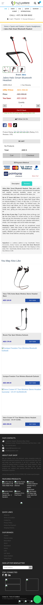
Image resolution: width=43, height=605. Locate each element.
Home (6, 26)
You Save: (7, 98)
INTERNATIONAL (26, 11)
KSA (19, 8)
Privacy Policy (8, 523)
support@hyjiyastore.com (13, 448)
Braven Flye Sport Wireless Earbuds (15, 335)
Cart (11, 155)
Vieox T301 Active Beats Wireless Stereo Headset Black (20, 295)
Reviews (27, 183)
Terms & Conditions (14, 596)
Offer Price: (8, 90)
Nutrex (6, 548)
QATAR (27, 8)
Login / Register (14, 19)
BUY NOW (32, 300)
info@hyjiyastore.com (11, 450)
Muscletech (7, 546)
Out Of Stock (21, 110)
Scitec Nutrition (8, 556)
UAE (5, 8)
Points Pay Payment (10, 525)
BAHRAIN (35, 8)
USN (5, 551)
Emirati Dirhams (28, 19)
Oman (13, 8)
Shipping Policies (9, 528)
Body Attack (7, 540)
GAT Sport (7, 553)
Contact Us (7, 520)
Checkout (30, 155)
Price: (5, 94)
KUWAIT (14, 11)
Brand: (21, 75)
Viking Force (7, 558)
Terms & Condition (9, 517)
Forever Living (8, 538)
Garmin (6, 535)
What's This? (35, 176)
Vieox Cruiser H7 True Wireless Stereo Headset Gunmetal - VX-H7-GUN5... (19, 419)
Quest (5, 543)
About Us (6, 515)
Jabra (24, 75)
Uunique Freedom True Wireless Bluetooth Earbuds (21, 376)
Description (16, 183)
